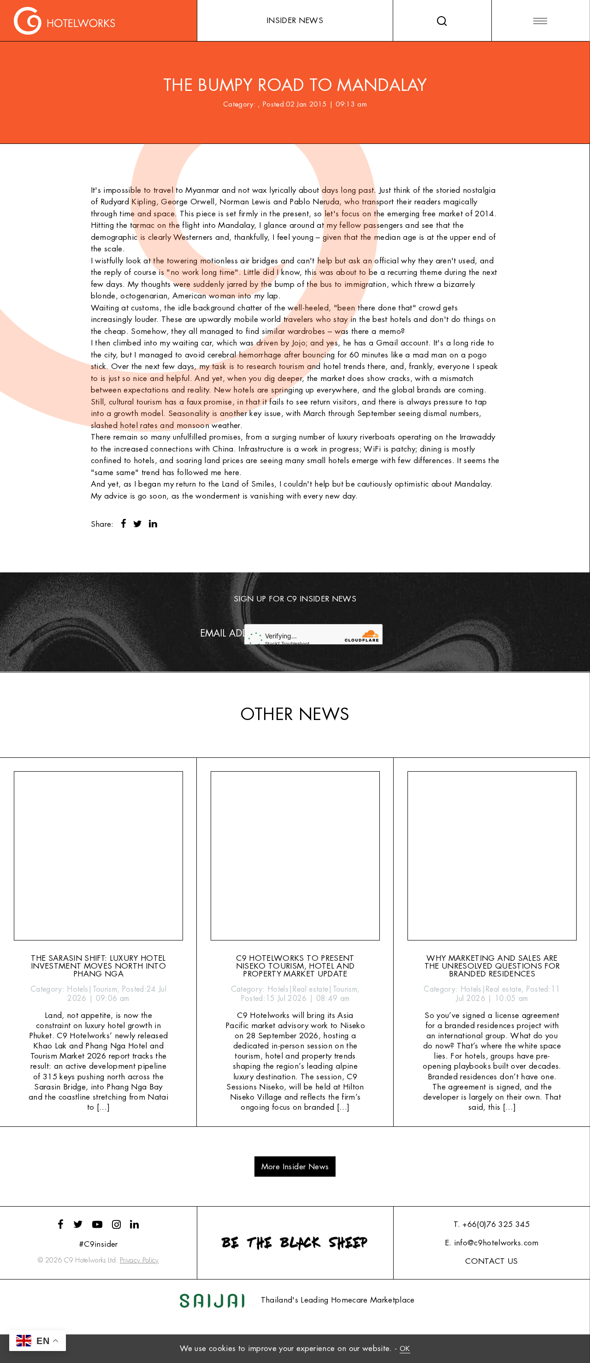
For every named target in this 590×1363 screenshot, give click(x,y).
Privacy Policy (139, 1260)
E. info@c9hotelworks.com (492, 1243)
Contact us (491, 1261)
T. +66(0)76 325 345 (491, 1224)
